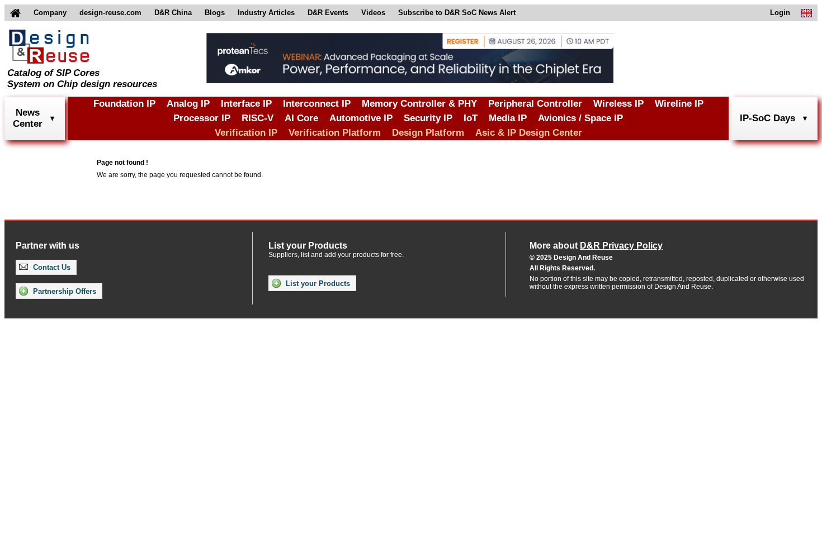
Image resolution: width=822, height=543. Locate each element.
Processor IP (201, 118)
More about (596, 245)
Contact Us (50, 267)
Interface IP (246, 103)
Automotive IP (361, 118)
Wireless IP (618, 103)
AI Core (301, 118)
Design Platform (428, 132)
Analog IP (188, 103)
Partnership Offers (63, 291)
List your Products (317, 283)
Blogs (215, 12)
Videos (373, 12)
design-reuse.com (110, 12)
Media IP (508, 118)
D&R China (173, 12)
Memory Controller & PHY (419, 103)
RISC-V (257, 118)
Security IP (428, 118)
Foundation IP (124, 103)
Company (50, 12)
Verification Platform (335, 132)
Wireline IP (679, 103)
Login (780, 12)
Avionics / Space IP (580, 118)
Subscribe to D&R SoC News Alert (457, 12)
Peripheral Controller (535, 103)
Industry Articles (266, 12)
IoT (471, 118)
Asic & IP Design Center (528, 132)
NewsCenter (27, 118)
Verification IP (246, 132)
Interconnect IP (317, 103)
